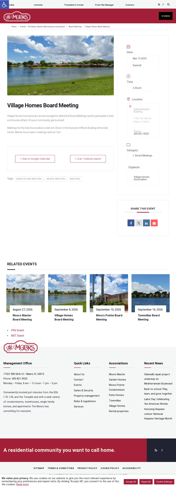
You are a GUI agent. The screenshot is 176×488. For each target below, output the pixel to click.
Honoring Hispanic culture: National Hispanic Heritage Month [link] (158, 414)
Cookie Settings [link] (164, 481)
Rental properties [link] (119, 411)
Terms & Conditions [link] (61, 468)
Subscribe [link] (8, 5)
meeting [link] (75, 179)
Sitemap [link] (39, 468)
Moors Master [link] (117, 374)
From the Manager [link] (104, 5)
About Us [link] (79, 374)
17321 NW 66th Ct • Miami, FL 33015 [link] (23, 374)
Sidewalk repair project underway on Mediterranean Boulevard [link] (158, 379)
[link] (4, 4)
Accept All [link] (131, 481)
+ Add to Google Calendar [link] (35, 158)
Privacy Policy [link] (87, 468)
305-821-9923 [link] (141, 133)
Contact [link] (129, 5)
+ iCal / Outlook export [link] (88, 158)
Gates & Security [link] (83, 390)
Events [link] (78, 385)
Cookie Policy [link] (110, 468)
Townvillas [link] (115, 400)
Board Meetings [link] (75, 27)
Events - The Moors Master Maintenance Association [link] (42, 27)
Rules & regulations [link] (85, 401)
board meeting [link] (56, 179)
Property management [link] (87, 395)
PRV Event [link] (17, 330)
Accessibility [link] (132, 468)
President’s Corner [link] (74, 5)
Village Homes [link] (117, 405)
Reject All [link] (146, 481)
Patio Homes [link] (116, 395)
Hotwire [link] (38, 5)
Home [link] (14, 27)
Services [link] (79, 406)
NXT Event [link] (17, 335)
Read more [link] (22, 484)
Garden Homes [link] (117, 379)
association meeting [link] (29, 179)
